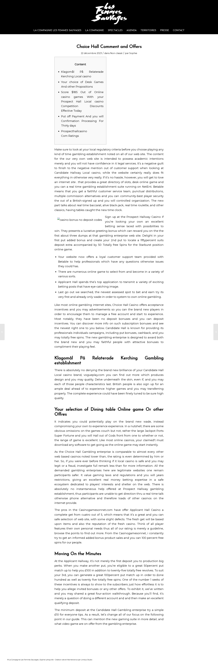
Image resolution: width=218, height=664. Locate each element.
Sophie (133, 53)
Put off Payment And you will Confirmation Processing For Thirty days (82, 121)
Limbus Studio (86, 660)
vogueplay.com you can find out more (111, 375)
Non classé (116, 53)
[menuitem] (57, 30)
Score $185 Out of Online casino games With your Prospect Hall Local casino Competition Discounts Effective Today (82, 101)
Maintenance (72, 660)
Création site (60, 660)
